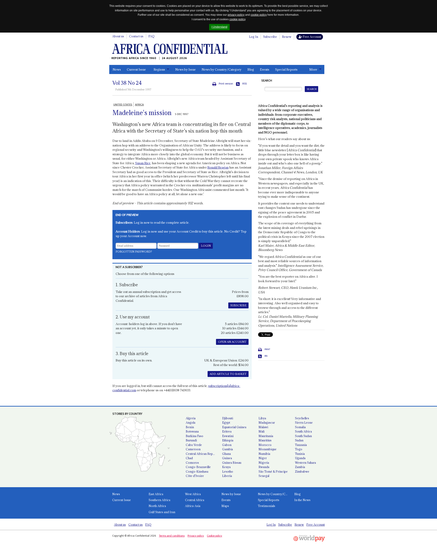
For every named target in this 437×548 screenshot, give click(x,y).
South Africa (303, 431)
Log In (253, 36)
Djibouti (227, 418)
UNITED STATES (122, 104)
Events (264, 69)
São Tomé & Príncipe (273, 471)
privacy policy (236, 14)
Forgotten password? (134, 251)
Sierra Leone (304, 422)
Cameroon (193, 449)
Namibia (264, 454)
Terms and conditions (172, 535)
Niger (263, 458)
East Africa (156, 494)
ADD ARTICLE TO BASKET (228, 374)
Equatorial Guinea (234, 427)
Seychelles (302, 418)
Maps (225, 506)
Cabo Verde (194, 445)
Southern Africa (159, 500)
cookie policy (259, 14)
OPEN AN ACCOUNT (232, 341)
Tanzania (301, 445)
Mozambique (268, 449)
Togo (298, 449)
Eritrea (226, 431)
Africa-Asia (192, 506)
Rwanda (264, 467)
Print (267, 349)
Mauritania (266, 436)
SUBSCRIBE (238, 305)
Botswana (192, 431)
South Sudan (303, 436)
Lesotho (227, 471)
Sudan (299, 440)
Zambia (300, 467)
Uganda (300, 458)
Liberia (227, 476)
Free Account (311, 36)
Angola (190, 422)
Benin (190, 427)
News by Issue (185, 69)
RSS (244, 84)
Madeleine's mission (142, 113)
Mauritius (265, 440)
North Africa (157, 506)
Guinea (227, 458)
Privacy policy (196, 535)
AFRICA (139, 104)
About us (118, 36)
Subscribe (270, 36)
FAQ (151, 36)
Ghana (226, 454)
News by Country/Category (221, 69)
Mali (261, 431)
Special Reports (286, 69)
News (117, 69)
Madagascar (267, 422)
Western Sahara (305, 462)
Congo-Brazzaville (198, 467)
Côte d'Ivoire (195, 476)
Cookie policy (214, 535)
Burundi (191, 440)
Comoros (192, 462)
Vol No (127, 83)
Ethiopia (227, 440)
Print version (226, 84)
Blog (250, 69)
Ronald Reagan (218, 167)
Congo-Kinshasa (197, 471)
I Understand (219, 26)
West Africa (193, 494)
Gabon (226, 445)
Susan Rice (142, 163)
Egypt (226, 422)
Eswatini (228, 436)
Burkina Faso (194, 436)
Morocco (265, 445)
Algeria (191, 418)
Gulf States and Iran (162, 512)
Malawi (263, 427)
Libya (262, 418)
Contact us (136, 36)
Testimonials (266, 506)
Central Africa (194, 500)
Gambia (227, 449)
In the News (302, 500)
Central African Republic (202, 454)
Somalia (300, 427)
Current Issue (136, 69)
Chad (189, 458)
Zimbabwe (302, 471)
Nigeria (264, 462)
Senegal (264, 476)
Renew (286, 36)
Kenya (226, 467)
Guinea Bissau (231, 462)
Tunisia (300, 454)
